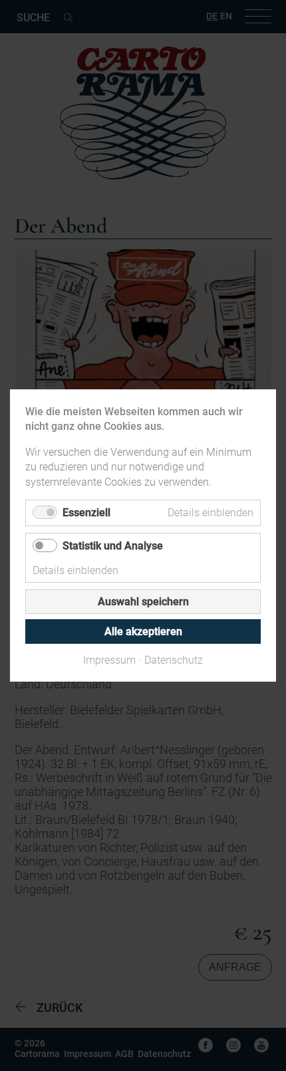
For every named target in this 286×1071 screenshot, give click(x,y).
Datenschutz (173, 660)
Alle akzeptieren (143, 631)
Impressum (109, 660)
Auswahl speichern (143, 601)
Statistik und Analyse (113, 545)
